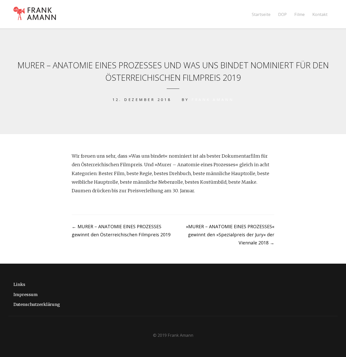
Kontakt (320, 14)
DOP (282, 14)
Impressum (25, 294)
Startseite (261, 14)
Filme (299, 14)
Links (19, 284)
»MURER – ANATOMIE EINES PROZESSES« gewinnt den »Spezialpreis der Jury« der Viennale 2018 (230, 234)
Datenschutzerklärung (36, 304)
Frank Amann (212, 99)
